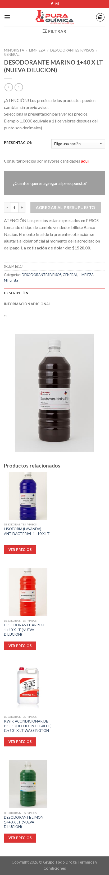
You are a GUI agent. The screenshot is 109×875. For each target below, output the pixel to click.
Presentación (18, 143)
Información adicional (27, 304)
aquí (85, 160)
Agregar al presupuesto (66, 207)
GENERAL (12, 54)
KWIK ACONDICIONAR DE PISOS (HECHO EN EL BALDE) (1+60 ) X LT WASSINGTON (28, 726)
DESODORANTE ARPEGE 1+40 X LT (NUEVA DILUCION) (24, 629)
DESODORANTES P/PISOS (72, 50)
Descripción (16, 293)
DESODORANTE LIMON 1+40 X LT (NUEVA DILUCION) (23, 822)
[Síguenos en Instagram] (57, 4)
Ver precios (20, 838)
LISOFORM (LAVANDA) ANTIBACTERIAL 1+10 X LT (27, 531)
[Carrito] (100, 17)
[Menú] (7, 17)
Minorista (14, 50)
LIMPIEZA (37, 50)
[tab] (54, 293)
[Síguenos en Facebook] (51, 4)
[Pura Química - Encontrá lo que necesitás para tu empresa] (54, 17)
